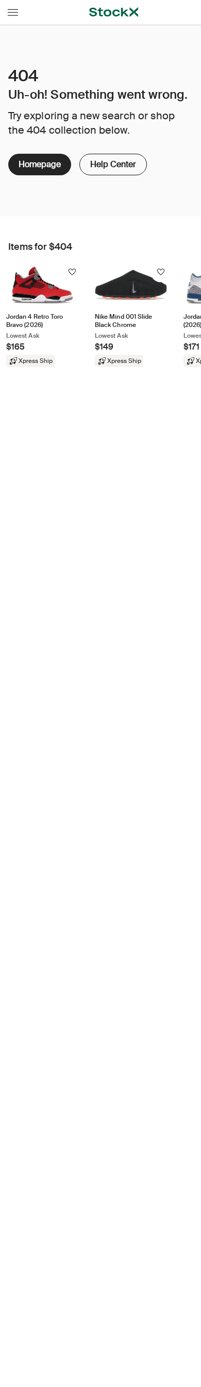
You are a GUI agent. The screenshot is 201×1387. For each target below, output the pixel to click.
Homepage (40, 164)
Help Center (112, 162)
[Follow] (72, 272)
